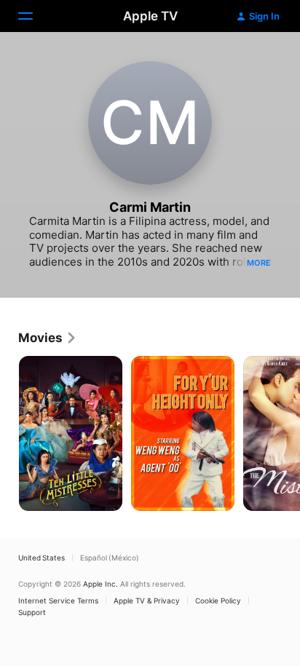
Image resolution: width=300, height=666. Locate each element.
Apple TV (150, 16)
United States (41, 557)
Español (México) (109, 557)
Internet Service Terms (58, 600)
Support (32, 612)
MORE (259, 263)
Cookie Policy (218, 600)
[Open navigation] (34, 16)
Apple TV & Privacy (147, 600)
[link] (47, 338)
